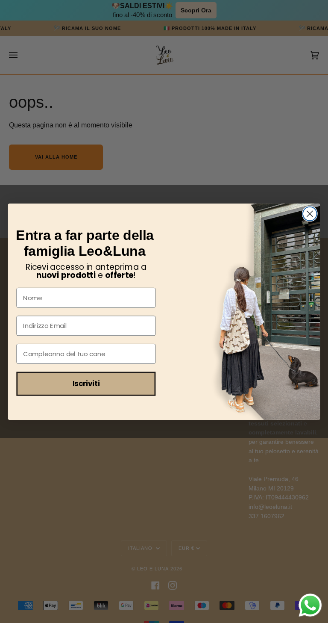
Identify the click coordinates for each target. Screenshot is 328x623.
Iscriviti (86, 383)
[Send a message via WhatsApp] (310, 605)
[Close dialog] (310, 214)
